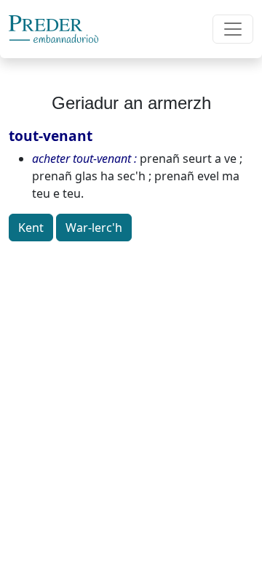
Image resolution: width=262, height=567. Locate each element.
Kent (31, 228)
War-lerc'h (94, 228)
